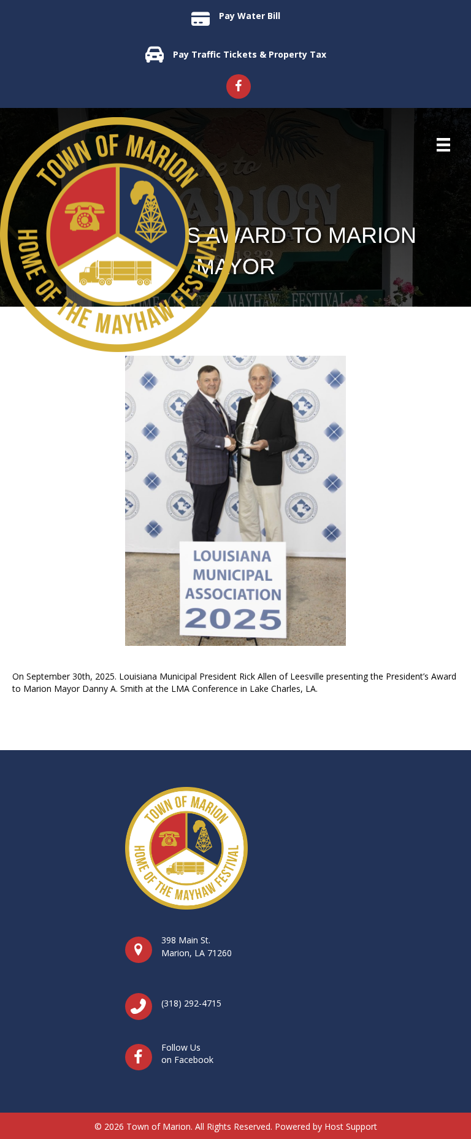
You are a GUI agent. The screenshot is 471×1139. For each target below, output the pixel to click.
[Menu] (443, 144)
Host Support (350, 1126)
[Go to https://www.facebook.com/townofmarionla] (238, 86)
